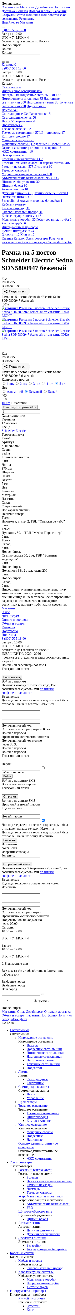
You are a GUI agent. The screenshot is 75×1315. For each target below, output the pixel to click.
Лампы (10, 110)
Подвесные (40, 144)
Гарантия (59, 11)
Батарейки (10, 200)
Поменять (9, 840)
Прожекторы (12, 125)
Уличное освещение (18, 140)
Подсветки (36, 106)
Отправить (10, 796)
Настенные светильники (44, 1056)
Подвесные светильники (40, 95)
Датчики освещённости (50, 193)
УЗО (54, 178)
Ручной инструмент (18, 231)
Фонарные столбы (16, 144)
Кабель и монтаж (22, 1253)
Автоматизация (15, 189)
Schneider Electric (14, 430)
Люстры (10, 95)
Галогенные (40, 113)
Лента (8, 121)
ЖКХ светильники (17, 151)
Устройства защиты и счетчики (27, 174)
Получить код (12, 677)
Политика (33, 15)
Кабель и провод (16, 208)
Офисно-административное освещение (31, 147)
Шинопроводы (52, 132)
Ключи (27, 234)
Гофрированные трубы (53, 219)
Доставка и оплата (15, 11)
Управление (25, 121)
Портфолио (62, 7)
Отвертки (11, 234)
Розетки (10, 163)
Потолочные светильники (22, 98)
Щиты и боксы (14, 185)
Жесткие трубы (14, 223)
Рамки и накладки (17, 166)
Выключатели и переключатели (45, 163)
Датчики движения (16, 193)
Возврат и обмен (40, 11)
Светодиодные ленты (19, 117)
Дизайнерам (44, 7)
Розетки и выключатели (22, 159)
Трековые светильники (20, 132)
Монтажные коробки (19, 219)
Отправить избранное (16, 864)
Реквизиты (27, 18)
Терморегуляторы (15, 170)
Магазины (27, 7)
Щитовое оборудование (21, 181)
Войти (7, 776)
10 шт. (6, 403)
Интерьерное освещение (22, 91)
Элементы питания (16, 197)
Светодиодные (15, 113)
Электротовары (21, 1162)
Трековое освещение (18, 129)
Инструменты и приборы (28, 1291)
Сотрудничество (13, 15)
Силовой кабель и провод (22, 212)
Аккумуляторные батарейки (41, 200)
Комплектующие (16, 136)
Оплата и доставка (15, 619)
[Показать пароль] (43, 768)
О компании (10, 7)
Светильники (19, 1030)
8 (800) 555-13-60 (14, 30)
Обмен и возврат (14, 623)
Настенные (60, 144)
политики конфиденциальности (28, 690)
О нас (6, 612)
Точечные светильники (43, 1064)
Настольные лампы (42, 102)
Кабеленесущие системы (21, 215)
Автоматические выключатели (26, 178)
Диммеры (43, 166)
